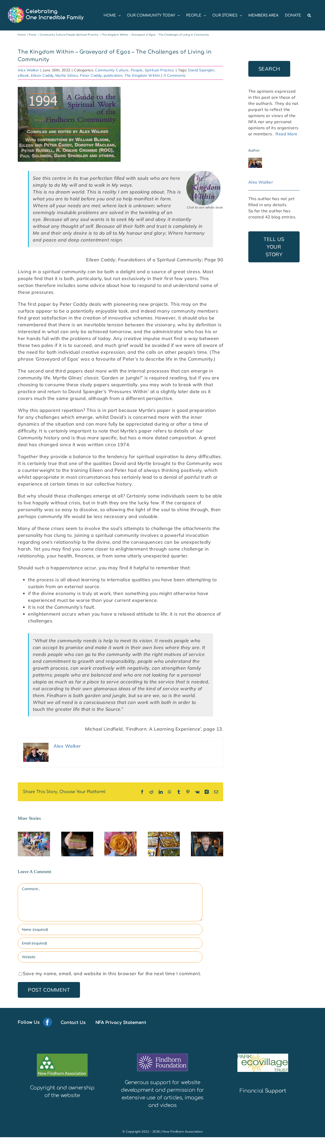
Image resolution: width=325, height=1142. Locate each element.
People (137, 70)
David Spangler (201, 70)
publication (113, 75)
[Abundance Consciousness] (120, 844)
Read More (286, 133)
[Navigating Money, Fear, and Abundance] (77, 844)
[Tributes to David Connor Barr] (207, 844)
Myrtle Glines (66, 75)
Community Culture (112, 70)
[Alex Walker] (255, 160)
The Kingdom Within (142, 75)
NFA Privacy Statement (120, 1022)
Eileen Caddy (42, 75)
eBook (23, 75)
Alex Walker (28, 70)
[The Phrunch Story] (34, 844)
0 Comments (175, 75)
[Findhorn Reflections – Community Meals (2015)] (164, 844)
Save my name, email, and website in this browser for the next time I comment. (112, 973)
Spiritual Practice (159, 70)
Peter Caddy (91, 75)
